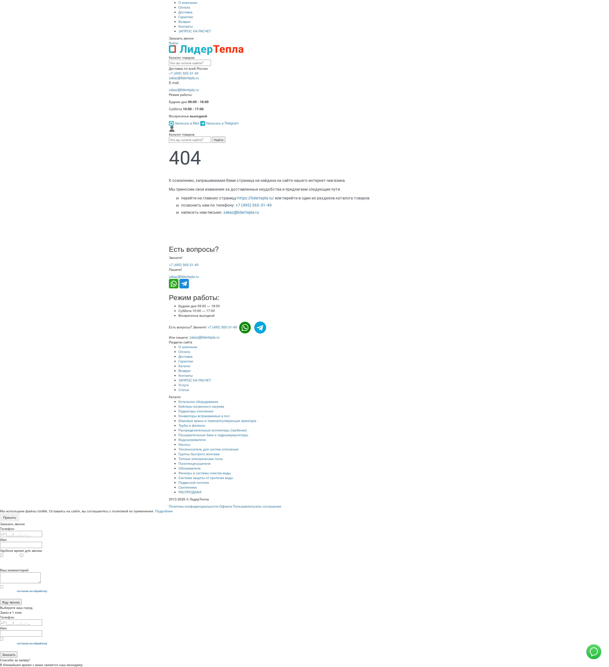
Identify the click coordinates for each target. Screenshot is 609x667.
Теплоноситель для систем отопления (208, 449)
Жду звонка (11, 602)
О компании (187, 2)
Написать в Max (187, 123)
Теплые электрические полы (200, 458)
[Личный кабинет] (172, 128)
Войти (173, 42)
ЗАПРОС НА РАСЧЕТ (194, 31)
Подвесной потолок (193, 482)
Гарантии (185, 16)
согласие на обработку (32, 591)
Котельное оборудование (198, 401)
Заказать (8, 654)
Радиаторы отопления (195, 411)
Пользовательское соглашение (257, 506)
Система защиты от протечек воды (205, 477)
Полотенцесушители (194, 463)
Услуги (183, 384)
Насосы (184, 444)
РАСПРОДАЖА (189, 491)
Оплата (184, 7)
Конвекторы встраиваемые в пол (204, 415)
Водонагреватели (192, 439)
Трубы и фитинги (191, 425)
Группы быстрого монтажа (199, 453)
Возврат (184, 21)
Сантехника (187, 487)
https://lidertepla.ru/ (255, 198)
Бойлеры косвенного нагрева (201, 406)
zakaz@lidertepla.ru (184, 77)
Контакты (185, 26)
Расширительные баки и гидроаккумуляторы (213, 434)
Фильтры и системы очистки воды (204, 472)
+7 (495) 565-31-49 (183, 73)
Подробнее (164, 511)
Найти (218, 139)
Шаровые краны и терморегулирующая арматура (217, 420)
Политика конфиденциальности (193, 506)
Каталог (184, 365)
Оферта (225, 506)
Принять (9, 517)
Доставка (185, 12)
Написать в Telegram (222, 123)
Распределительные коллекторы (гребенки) (212, 430)
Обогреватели (189, 468)
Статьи (183, 389)
